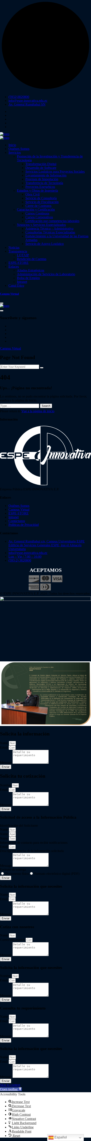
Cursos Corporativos (39, 217)
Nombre (6, 785)
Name (4, 743)
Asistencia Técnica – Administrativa (49, 228)
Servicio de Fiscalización (42, 202)
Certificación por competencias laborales (52, 221)
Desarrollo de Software (40, 168)
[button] (11, 1089)
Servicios (14, 152)
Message (6, 762)
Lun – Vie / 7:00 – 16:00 (24, 556)
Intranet (22, 282)
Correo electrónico (13, 940)
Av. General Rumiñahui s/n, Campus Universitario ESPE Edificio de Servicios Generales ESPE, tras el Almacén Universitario (46, 545)
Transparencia (17, 251)
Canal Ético (16, 285)
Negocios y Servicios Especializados (41, 225)
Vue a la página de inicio (37, 411)
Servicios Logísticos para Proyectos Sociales (55, 171)
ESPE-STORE (18, 263)
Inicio (12, 145)
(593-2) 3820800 (19, 560)
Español (60, 1137)
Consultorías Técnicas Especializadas (50, 232)
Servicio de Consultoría (41, 198)
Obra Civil (32, 194)
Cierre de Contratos (38, 206)
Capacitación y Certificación (36, 209)
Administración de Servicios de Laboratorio (46, 274)
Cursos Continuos (37, 213)
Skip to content (10, 1085)
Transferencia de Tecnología (44, 183)
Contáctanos (16, 521)
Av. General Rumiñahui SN (27, 104)
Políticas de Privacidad (23, 524)
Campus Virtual (10, 348)
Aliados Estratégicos (30, 270)
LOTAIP (23, 255)
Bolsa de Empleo (28, 278)
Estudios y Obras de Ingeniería (37, 190)
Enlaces (13, 266)
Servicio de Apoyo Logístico (44, 244)
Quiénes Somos (18, 149)
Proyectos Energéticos (40, 187)
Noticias (13, 247)
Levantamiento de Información (45, 175)
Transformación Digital (40, 164)
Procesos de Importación (41, 179)
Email (4, 747)
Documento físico (17, 873)
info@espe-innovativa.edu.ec (27, 100)
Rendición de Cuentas (31, 259)
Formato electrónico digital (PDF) (56, 873)
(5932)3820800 (18, 97)
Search (46, 405)
